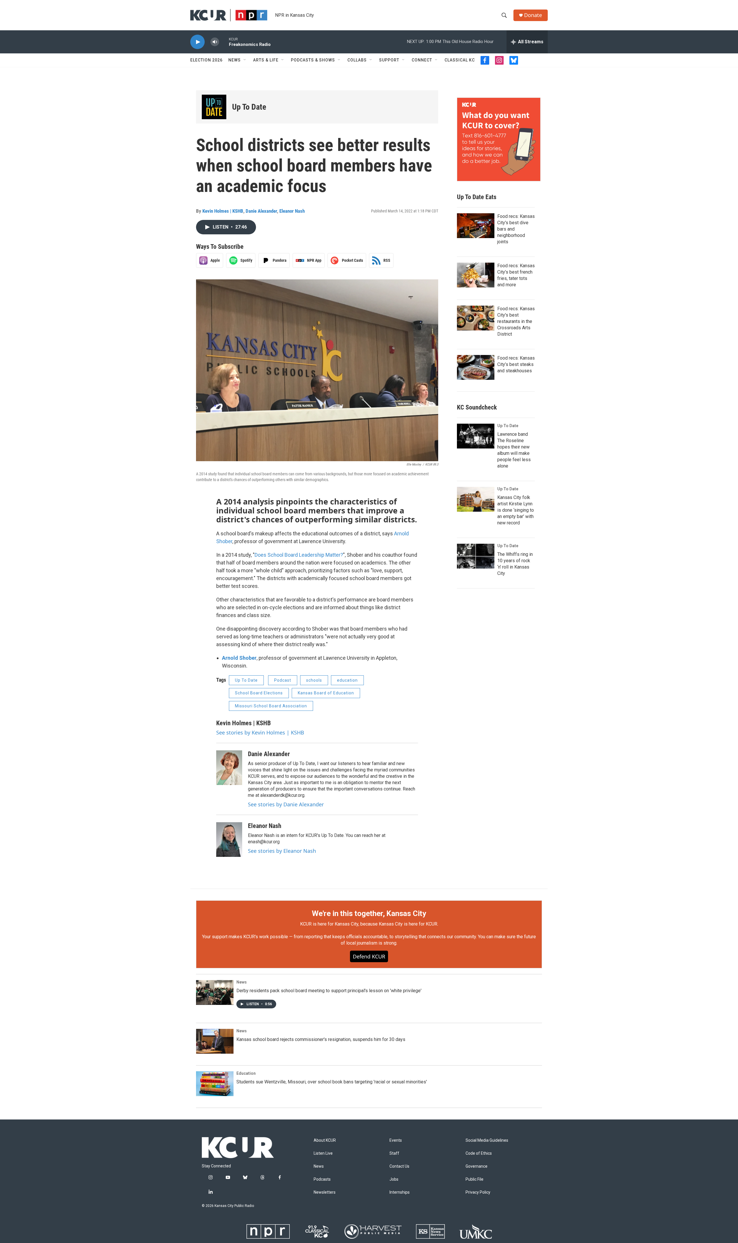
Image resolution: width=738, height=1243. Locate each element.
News (234, 60)
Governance (476, 1166)
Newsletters (325, 1192)
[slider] (224, 42)
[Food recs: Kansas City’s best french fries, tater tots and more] (475, 275)
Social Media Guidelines (487, 1140)
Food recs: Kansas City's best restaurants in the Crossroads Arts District (516, 321)
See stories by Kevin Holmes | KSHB (260, 732)
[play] (197, 42)
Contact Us (399, 1166)
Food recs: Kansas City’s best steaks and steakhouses (516, 364)
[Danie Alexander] (229, 767)
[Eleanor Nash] (229, 839)
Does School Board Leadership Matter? (299, 555)
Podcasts (322, 1179)
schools (314, 680)
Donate (533, 15)
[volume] (215, 41)
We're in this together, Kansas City (369, 913)
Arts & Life (265, 60)
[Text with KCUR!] (498, 139)
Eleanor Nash (292, 211)
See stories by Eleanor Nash (282, 850)
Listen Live (323, 1153)
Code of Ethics (479, 1153)
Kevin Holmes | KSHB (222, 211)
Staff (394, 1153)
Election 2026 (206, 60)
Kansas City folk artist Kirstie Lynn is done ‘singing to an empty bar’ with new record (515, 510)
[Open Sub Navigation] (245, 60)
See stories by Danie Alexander (286, 804)
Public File (474, 1179)
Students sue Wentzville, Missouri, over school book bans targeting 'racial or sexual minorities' (331, 1082)
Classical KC (460, 60)
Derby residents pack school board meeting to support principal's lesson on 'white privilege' (328, 990)
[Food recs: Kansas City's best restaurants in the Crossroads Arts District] (475, 318)
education (347, 680)
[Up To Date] (214, 107)
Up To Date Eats (476, 197)
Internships (399, 1192)
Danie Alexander (261, 211)
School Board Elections (259, 693)
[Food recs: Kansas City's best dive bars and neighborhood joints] (475, 225)
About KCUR (325, 1140)
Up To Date (249, 107)
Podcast (282, 680)
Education (246, 1073)
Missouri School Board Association (271, 706)
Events (395, 1140)
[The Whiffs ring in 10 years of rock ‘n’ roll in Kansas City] (475, 556)
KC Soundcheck (477, 407)
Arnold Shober (239, 658)
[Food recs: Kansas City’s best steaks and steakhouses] (475, 367)
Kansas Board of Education (326, 693)
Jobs (393, 1179)
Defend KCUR (369, 956)
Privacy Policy (478, 1192)
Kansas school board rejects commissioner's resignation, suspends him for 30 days (320, 1039)
